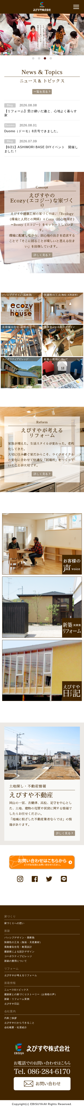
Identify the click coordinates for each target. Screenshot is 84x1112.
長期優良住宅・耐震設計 (18, 947)
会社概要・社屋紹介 (15, 1027)
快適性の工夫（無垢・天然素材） (23, 942)
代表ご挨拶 (10, 1018)
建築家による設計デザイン (19, 951)
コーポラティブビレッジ (18, 956)
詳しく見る (41, 254)
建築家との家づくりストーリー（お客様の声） (30, 994)
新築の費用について (15, 961)
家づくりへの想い (14, 923)
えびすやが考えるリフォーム (20, 975)
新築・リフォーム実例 (16, 999)
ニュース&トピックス (16, 989)
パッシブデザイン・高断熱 (19, 937)
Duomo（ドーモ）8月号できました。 (32, 131)
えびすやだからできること (19, 1022)
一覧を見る (41, 91)
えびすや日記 (12, 1003)
